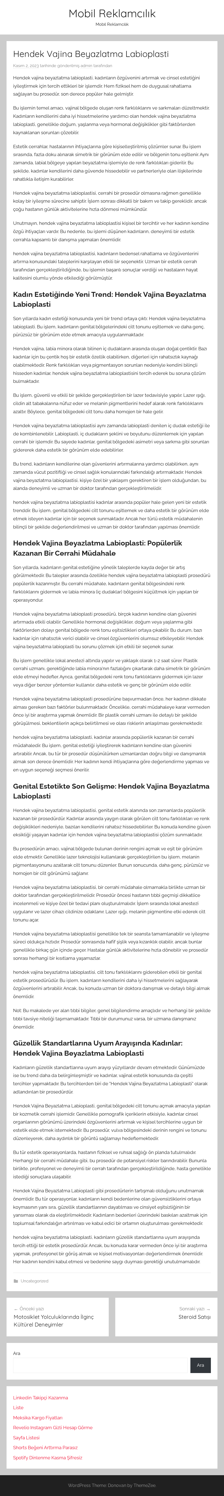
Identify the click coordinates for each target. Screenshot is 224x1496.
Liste (18, 1407)
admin (86, 65)
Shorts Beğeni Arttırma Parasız (45, 1447)
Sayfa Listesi (26, 1437)
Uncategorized (34, 1281)
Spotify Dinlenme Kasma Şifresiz (47, 1457)
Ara (16, 1353)
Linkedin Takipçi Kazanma (40, 1397)
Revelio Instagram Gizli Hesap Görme (53, 1427)
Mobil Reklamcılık (112, 13)
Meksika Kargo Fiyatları (38, 1417)
